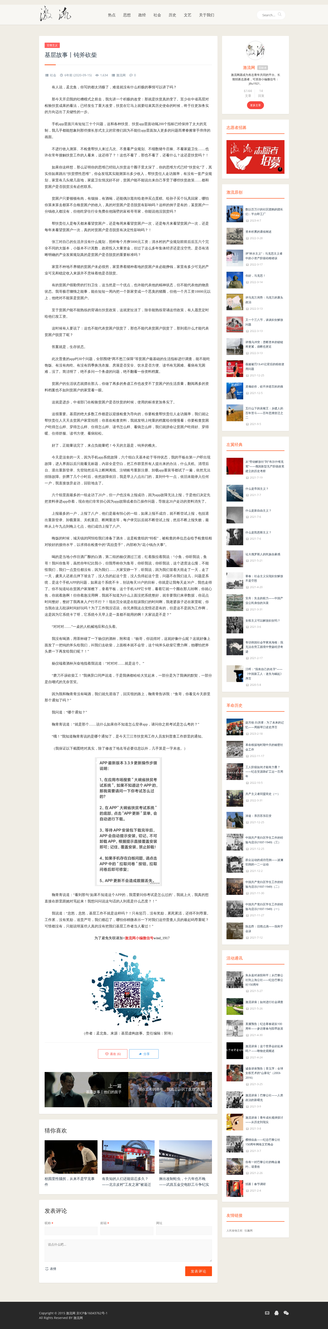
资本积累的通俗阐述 (258, 232)
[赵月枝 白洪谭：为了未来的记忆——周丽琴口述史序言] (234, 727)
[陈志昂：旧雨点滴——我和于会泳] (234, 931)
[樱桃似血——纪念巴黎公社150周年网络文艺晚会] (234, 1144)
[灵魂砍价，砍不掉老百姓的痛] (234, 390)
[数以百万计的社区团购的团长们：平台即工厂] (234, 213)
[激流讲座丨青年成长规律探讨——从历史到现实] (234, 1122)
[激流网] (57, 13)
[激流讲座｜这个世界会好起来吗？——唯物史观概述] (234, 1050)
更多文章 (255, 105)
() (115, 1054)
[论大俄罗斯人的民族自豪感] (234, 558)
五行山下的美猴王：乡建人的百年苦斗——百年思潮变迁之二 (264, 413)
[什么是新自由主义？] (234, 514)
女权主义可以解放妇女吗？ (262, 620)
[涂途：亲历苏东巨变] (234, 820)
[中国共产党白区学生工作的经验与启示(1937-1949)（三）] (234, 842)
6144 (248, 91)
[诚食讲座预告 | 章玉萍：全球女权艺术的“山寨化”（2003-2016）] (234, 1072)
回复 (261, 95)
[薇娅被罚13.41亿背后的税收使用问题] (234, 368)
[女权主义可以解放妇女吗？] (234, 624)
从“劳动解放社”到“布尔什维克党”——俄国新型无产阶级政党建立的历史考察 (264, 466)
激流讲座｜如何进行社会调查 (264, 1002)
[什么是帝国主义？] (234, 493)
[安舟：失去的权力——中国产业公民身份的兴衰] (234, 602)
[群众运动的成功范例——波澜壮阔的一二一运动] (234, 864)
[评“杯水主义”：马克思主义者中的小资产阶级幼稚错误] (234, 257)
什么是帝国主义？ (257, 489)
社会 (157, 14)
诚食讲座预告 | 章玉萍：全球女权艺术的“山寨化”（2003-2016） (264, 1073)
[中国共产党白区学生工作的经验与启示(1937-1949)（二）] (234, 886)
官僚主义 (52, 45)
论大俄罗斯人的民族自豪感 (262, 554)
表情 (52, 1269)
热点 (112, 14)
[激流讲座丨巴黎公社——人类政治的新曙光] (234, 1099)
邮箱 (104, 1223)
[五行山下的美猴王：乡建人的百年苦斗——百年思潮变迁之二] (234, 412)
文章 (248, 95)
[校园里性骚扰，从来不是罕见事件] (71, 1157)
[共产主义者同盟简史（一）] (234, 798)
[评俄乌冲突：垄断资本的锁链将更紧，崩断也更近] (234, 346)
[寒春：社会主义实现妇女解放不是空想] (234, 580)
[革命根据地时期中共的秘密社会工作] (234, 749)
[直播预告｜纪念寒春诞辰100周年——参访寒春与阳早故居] (234, 1028)
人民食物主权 (234, 1230)
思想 (127, 14)
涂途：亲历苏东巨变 (258, 816)
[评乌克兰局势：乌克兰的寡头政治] (234, 302)
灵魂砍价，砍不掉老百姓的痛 (264, 386)
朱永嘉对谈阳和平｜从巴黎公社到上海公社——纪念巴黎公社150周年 (264, 980)
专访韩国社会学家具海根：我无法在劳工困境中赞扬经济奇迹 (264, 647)
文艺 (187, 14)
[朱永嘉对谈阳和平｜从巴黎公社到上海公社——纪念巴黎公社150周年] (234, 979)
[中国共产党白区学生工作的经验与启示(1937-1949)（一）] (234, 908)
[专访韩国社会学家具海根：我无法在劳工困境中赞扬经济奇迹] (234, 646)
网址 (159, 1223)
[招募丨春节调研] (234, 1188)
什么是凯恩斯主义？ (258, 532)
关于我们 (206, 14)
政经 (142, 14)
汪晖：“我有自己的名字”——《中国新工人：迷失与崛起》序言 (264, 673)
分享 (146, 1054)
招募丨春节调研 (255, 1184)
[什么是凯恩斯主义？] (234, 536)
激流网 (121, 75)
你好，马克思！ (255, 276)
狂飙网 (249, 1230)
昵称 (49, 1223)
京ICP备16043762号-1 (92, 1313)
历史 (172, 14)
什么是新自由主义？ (258, 510)
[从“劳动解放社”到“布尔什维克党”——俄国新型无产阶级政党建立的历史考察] (234, 466)
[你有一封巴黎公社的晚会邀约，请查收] (234, 1166)
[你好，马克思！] (234, 280)
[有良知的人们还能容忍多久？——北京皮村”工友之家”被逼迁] (128, 1157)
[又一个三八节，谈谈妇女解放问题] (234, 324)
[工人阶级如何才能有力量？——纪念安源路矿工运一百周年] (234, 771)
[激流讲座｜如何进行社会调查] (234, 1006)
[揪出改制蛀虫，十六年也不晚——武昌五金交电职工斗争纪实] (185, 1157)
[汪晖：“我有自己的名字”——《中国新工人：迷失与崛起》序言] (234, 673)
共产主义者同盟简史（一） (262, 794)
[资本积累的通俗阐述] (234, 236)
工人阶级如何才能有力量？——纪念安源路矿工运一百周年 (264, 771)
